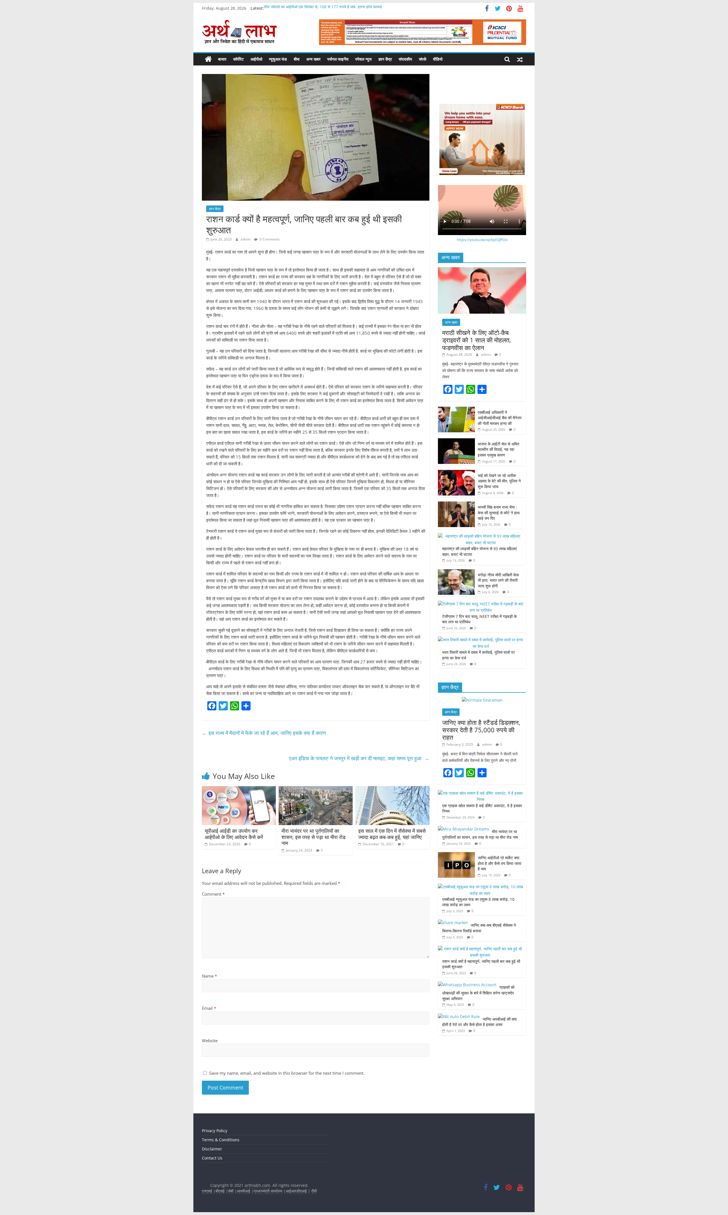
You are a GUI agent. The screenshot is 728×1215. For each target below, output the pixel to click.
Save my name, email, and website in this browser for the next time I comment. (287, 1073)
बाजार (222, 59)
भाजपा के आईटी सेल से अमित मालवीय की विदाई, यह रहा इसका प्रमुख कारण (498, 449)
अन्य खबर (313, 59)
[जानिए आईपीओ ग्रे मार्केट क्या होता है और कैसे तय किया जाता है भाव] (456, 855)
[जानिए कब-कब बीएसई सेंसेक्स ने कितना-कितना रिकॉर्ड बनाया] (453, 922)
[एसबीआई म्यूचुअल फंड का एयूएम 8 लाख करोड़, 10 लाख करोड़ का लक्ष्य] (480, 886)
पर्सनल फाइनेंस (337, 59)
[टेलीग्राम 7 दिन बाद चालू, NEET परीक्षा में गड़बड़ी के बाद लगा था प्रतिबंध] (480, 604)
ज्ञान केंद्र (385, 59)
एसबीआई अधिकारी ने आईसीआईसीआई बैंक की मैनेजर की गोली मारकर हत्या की (500, 418)
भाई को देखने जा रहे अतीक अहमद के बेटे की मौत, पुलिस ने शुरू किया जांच (499, 481)
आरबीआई (244, 1191)
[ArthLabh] (208, 59)
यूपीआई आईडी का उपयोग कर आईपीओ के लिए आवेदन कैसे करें (234, 833)
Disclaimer (212, 1149)
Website (210, 1040)
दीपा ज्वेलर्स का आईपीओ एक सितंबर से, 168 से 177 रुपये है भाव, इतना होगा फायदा (323, 8)
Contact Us (212, 1158)
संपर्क (422, 59)
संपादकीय (405, 59)
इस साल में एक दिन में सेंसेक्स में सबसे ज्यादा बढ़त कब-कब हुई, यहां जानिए (392, 833)
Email (209, 1008)
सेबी (230, 1191)
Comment (213, 894)
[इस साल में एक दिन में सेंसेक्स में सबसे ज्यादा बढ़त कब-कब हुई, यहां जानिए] (392, 789)
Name (209, 976)
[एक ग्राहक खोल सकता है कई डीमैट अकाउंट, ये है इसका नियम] (480, 793)
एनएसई (207, 1191)
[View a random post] (520, 59)
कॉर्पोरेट (238, 59)
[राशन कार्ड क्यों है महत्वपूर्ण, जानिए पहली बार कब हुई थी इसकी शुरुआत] (480, 948)
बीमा (296, 59)
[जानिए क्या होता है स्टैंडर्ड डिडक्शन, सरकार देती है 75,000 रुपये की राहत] (482, 700)
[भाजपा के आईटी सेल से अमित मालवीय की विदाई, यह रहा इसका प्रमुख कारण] (456, 441)
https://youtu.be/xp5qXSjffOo (482, 239)
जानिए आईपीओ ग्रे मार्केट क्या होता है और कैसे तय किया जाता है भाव (499, 863)
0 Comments (269, 239)
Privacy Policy (214, 1130)
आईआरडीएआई (296, 1191)
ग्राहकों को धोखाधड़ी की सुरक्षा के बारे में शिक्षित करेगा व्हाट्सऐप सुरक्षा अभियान (478, 992)
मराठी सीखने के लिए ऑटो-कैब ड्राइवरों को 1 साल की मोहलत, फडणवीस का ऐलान (476, 340)
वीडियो (437, 59)
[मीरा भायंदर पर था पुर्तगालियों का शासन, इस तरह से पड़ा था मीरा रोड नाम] (316, 789)
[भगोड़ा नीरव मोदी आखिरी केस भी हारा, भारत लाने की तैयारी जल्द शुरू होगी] (456, 572)
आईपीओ (256, 59)
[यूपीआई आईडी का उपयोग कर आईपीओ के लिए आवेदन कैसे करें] (239, 789)
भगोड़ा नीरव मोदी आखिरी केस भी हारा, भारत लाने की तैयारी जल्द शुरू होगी (498, 580)
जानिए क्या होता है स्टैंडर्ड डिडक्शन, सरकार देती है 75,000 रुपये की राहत (481, 730)
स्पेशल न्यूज (363, 59)
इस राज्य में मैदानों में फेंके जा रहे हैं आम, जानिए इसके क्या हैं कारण (264, 732)
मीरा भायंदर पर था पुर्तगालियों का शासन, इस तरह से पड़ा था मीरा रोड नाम (314, 836)
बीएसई (220, 1191)
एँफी (314, 1191)
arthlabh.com (257, 1185)
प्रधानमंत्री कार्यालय (268, 1191)
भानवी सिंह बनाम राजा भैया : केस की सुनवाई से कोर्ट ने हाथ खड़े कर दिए (499, 512)
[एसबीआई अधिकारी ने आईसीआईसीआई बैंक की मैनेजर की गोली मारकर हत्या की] (456, 409)
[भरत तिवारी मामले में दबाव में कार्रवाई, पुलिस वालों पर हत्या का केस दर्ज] (480, 639)
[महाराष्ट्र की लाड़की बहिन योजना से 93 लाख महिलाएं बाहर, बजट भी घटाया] (480, 536)
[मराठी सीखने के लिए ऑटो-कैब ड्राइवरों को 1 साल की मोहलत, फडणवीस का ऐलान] (482, 270)
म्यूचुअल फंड (278, 59)
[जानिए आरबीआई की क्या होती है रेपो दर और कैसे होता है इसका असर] (459, 1016)
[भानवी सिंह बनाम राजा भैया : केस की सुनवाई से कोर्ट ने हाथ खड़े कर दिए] (456, 504)
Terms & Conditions (220, 1139)
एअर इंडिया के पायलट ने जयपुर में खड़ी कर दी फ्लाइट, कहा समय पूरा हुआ (359, 758)
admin (246, 239)
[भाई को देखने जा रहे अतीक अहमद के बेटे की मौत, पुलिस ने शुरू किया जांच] (456, 473)
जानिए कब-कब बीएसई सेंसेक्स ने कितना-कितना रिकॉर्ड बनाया (479, 928)
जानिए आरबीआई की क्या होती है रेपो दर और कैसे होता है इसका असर (479, 1021)
